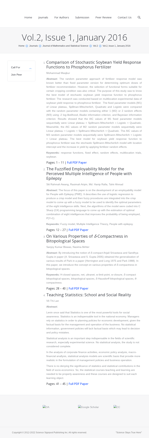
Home (22, 46)
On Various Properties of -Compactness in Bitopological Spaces (87, 238)
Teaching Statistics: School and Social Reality (88, 294)
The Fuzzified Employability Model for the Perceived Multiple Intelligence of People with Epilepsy (89, 173)
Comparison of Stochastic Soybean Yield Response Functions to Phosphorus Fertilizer (93, 64)
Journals (33, 46)
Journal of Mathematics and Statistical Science (65, 46)
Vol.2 (95, 46)
